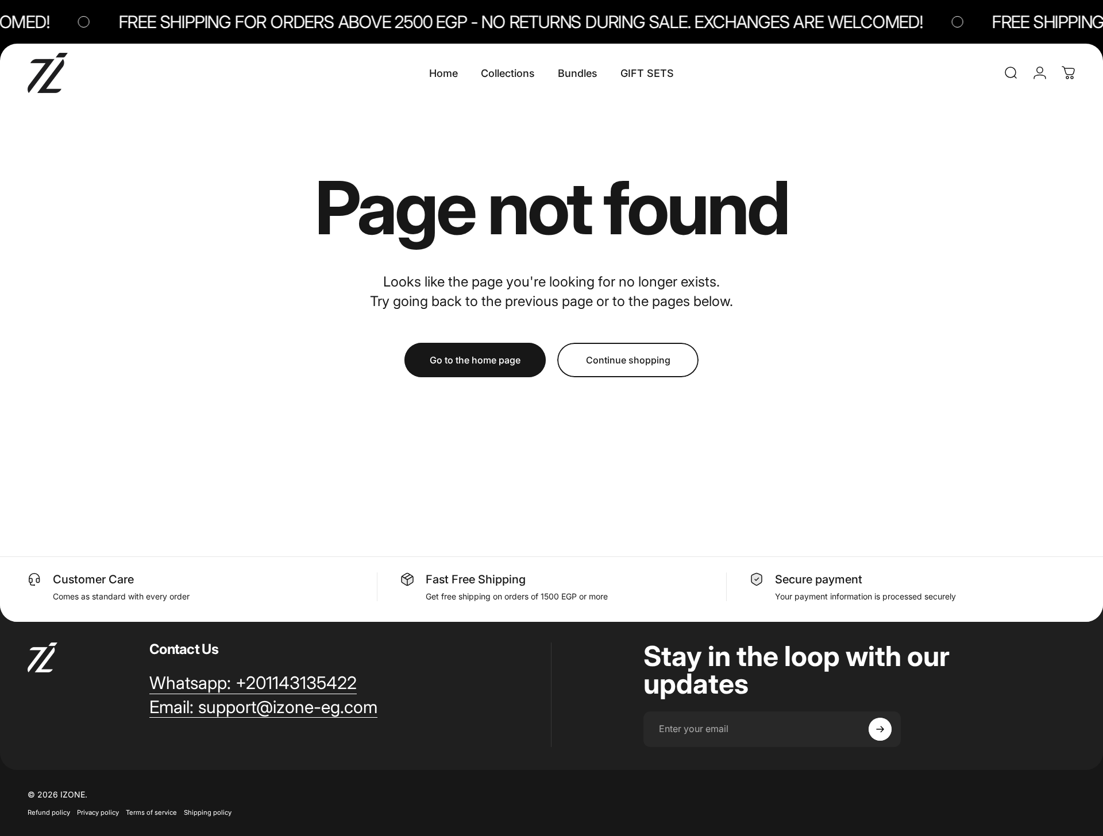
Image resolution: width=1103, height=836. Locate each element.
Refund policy (49, 812)
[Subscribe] (880, 729)
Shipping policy (208, 812)
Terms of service (151, 812)
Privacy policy (98, 812)
